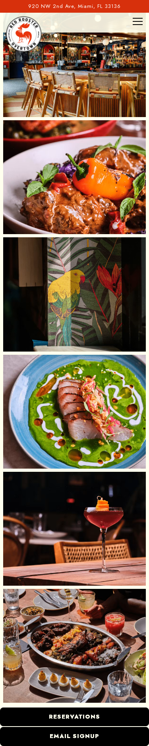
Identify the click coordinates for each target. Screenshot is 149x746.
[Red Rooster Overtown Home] (24, 34)
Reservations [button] (74, 717)
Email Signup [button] (74, 736)
